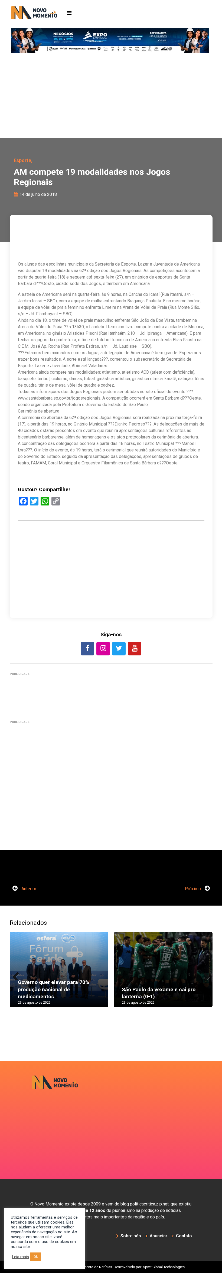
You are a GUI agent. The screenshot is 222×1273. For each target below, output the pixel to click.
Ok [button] (36, 1257)
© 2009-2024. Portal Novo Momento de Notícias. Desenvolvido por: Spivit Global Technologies (111, 1267)
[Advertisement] (111, 97)
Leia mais (20, 1256)
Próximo (193, 888)
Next (204, 974)
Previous (17, 974)
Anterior (28, 888)
